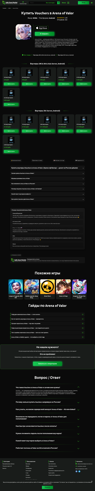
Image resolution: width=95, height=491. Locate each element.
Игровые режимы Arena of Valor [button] (20, 178)
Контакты (28, 477)
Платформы (29, 468)
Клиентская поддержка (54, 475)
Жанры (27, 466)
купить (13, 84)
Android (52, 18)
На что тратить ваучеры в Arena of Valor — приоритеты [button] (27, 319)
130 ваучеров (7, 77)
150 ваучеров (7, 124)
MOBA (9, 8)
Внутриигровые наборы (8, 464)
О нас (27, 473)
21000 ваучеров (8, 145)
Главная (4, 8)
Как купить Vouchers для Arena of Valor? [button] (22, 199)
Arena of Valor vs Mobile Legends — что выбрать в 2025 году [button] (28, 337)
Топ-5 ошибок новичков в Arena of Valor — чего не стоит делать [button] (29, 332)
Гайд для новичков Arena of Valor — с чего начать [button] (25, 314)
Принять (47, 487)
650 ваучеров (26, 77)
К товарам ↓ (44, 34)
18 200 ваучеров (8, 98)
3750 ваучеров (62, 124)
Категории (28, 470)
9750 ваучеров (81, 124)
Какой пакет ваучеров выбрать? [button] (21, 194)
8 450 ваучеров (81, 77)
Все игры (28, 464)
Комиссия (50, 468)
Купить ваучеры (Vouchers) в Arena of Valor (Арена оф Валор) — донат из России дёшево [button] (44, 168)
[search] (58, 2)
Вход (83, 2)
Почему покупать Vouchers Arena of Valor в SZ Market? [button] (26, 189)
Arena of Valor (15, 8)
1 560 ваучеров (44, 77)
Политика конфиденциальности (56, 470)
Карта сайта (51, 473)
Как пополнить (52, 464)
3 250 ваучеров (62, 77)
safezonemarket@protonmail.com (84, 464)
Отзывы (28, 475)
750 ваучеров (26, 124)
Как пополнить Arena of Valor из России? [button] (23, 184)
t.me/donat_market (81, 466)
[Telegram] (91, 3)
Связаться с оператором (47, 364)
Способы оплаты (52, 466)
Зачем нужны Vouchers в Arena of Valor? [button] (22, 173)
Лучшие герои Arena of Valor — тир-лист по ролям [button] (25, 323)
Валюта (4, 468)
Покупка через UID (7, 466)
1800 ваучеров (44, 124)
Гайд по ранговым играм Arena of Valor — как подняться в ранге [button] (30, 328)
